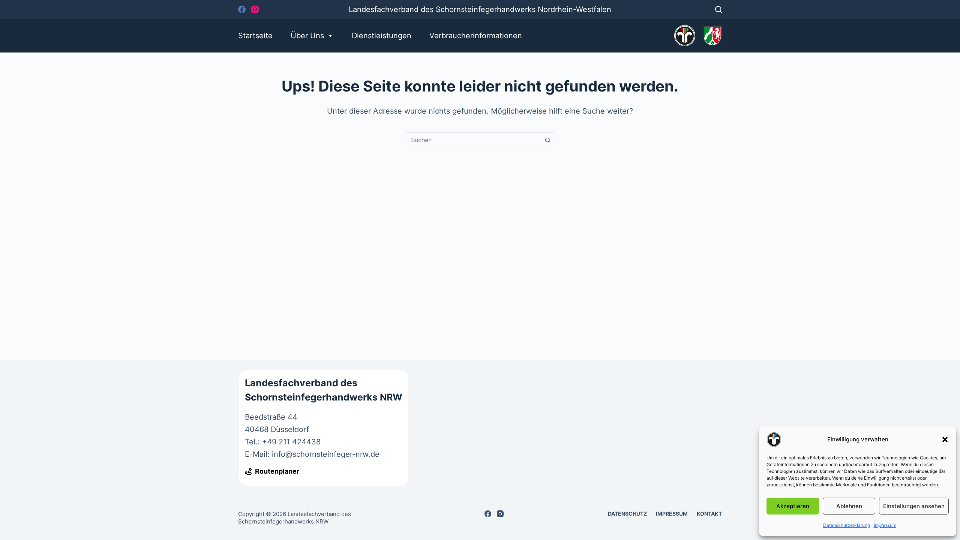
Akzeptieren (792, 506)
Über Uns (307, 35)
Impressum (885, 525)
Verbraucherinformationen (475, 35)
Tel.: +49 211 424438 (283, 441)
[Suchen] (718, 9)
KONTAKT (709, 513)
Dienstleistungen (381, 35)
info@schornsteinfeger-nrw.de (326, 454)
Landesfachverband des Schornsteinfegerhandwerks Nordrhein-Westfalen (480, 9)
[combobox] (472, 139)
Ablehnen (849, 506)
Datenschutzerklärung (846, 525)
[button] (945, 439)
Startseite (255, 35)
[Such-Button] (547, 140)
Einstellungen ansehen (914, 506)
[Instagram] (255, 9)
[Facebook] (242, 9)
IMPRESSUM (672, 513)
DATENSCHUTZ (627, 513)
